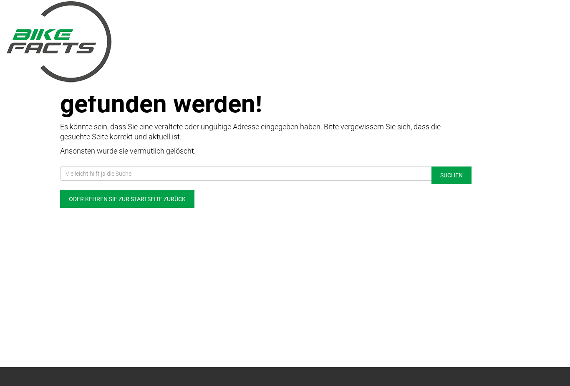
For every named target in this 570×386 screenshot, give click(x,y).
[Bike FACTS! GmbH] (118, 41)
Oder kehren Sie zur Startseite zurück (127, 199)
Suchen (451, 175)
